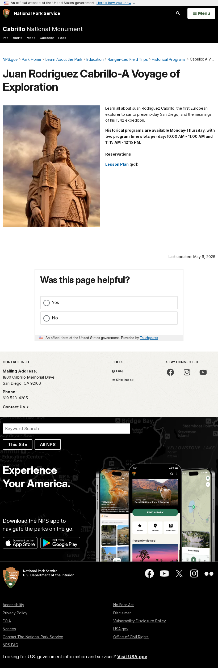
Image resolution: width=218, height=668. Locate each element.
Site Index (124, 380)
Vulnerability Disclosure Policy (139, 621)
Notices (9, 629)
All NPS (48, 444)
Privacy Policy (15, 613)
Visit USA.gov (132, 656)
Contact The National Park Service (33, 637)
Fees (62, 38)
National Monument (43, 28)
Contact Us (14, 406)
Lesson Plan (117, 164)
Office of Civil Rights (131, 637)
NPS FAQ (10, 645)
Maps (31, 38)
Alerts (17, 38)
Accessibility (13, 604)
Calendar (47, 38)
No (55, 317)
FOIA (7, 621)
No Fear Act (123, 604)
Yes (55, 302)
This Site (17, 444)
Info (6, 38)
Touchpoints (149, 337)
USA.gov (120, 629)
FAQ (119, 371)
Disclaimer (122, 613)
